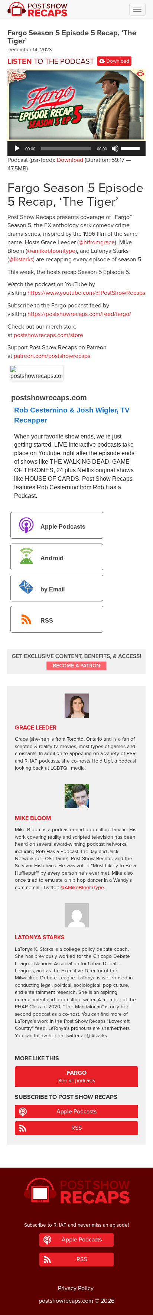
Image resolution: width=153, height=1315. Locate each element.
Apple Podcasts (62, 527)
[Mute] (115, 148)
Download (117, 61)
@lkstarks (21, 259)
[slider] (131, 147)
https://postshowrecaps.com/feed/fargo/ (79, 314)
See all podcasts (76, 1076)
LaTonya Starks (40, 937)
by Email (52, 589)
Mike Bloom (33, 818)
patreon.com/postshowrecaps (52, 356)
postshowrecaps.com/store (48, 335)
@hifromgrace (97, 242)
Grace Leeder (35, 727)
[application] (76, 148)
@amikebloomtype (51, 251)
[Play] (17, 148)
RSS (46, 621)
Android (52, 558)
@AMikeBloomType (82, 888)
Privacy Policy (76, 1288)
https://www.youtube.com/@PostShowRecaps (86, 293)
